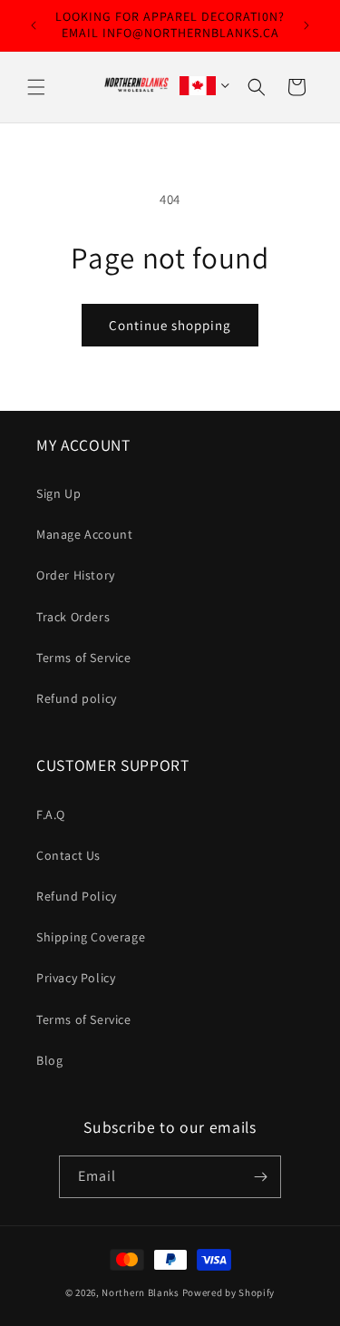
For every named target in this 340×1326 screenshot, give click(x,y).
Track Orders (73, 617)
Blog (49, 1060)
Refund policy (76, 698)
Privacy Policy (75, 978)
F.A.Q (50, 814)
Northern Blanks (141, 1292)
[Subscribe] (260, 1176)
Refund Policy (76, 896)
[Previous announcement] (33, 25)
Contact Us (68, 855)
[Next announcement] (306, 25)
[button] (36, 87)
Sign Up (58, 493)
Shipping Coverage (90, 937)
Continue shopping (170, 325)
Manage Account (84, 534)
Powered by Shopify (229, 1292)
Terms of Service (83, 657)
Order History (75, 575)
